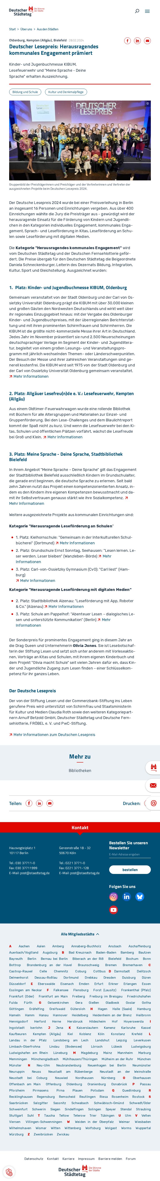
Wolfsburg (93, 1128)
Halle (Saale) (122, 1009)
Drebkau (92, 977)
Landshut (102, 1040)
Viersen (14, 1122)
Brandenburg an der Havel (49, 965)
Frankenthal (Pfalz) (136, 990)
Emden (84, 984)
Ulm (128, 1115)
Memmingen (18, 1059)
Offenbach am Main (25, 1084)
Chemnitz (61, 971)
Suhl (30, 1115)
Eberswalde (46, 984)
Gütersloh (77, 1009)
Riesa (104, 1097)
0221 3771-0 (75, 862)
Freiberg (78, 996)
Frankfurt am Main (53, 996)
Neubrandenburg (68, 1065)
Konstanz (118, 1034)
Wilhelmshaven (20, 1128)
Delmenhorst (18, 977)
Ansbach (114, 946)
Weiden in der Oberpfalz (95, 1122)
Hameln (14, 1015)
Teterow (79, 1115)
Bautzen (145, 952)
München (144, 1059)
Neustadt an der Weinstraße (125, 1072)
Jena (59, 1028)
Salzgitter (40, 1103)
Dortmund (71, 977)
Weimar (124, 1122)
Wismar (41, 1128)
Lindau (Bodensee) (65, 1046)
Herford (40, 1021)
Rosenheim (120, 1097)
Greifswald (57, 1009)
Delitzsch (144, 971)
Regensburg (46, 1097)
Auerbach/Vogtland (23, 952)
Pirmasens (41, 1090)
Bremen (111, 965)
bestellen (130, 869)
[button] (9, 1172)
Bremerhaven (132, 965)
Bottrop (15, 965)
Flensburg (81, 990)
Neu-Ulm (43, 1065)
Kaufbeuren (17, 1034)
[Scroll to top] (147, 822)
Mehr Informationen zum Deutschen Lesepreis (54, 734)
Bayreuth (16, 959)
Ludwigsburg (141, 1046)
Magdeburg (89, 1053)
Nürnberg (108, 1078)
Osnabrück (119, 1084)
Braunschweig (88, 965)
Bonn (147, 959)
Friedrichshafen (139, 996)
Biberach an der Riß (88, 959)
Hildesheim (97, 1021)
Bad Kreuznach (80, 952)
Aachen (24, 946)
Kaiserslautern (87, 1028)
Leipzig (121, 1040)
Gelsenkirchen (58, 1003)
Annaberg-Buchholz (86, 946)
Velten (146, 1115)
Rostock (138, 1097)
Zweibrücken (43, 1134)
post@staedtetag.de (34, 872)
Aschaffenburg (140, 946)
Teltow (64, 1115)
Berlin (32, 959)
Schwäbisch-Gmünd (109, 1103)
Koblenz (85, 1034)
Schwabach (81, 1103)
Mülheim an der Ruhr (117, 1059)
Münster (15, 1065)
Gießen (94, 1003)
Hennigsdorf (18, 1021)
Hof (115, 1021)
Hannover (60, 1015)
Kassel (146, 1028)
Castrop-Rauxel (21, 971)
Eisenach (67, 984)
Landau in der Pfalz (28, 1040)
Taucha (49, 1115)
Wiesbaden (143, 1122)
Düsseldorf (17, 984)
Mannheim (125, 1053)
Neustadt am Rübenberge (70, 1072)
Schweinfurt (18, 1109)
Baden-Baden (106, 952)
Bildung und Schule (25, 91)
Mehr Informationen (31, 376)
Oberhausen (142, 1078)
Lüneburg (60, 1053)
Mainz (107, 1053)
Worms (126, 1128)
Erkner (113, 984)
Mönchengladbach (45, 1059)
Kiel (70, 1034)
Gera (78, 1003)
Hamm (30, 1015)
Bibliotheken (80, 770)
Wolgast (111, 1128)
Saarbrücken (18, 1103)
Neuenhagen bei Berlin (107, 1065)
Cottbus (99, 971)
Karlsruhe (128, 1028)
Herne (56, 1021)
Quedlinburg (131, 1090)
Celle (43, 971)
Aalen (41, 946)
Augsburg (50, 952)
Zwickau (63, 1134)
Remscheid (67, 1097)
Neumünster (141, 1065)
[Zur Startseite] (26, 11)
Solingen (94, 1109)
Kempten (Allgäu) (47, 1034)
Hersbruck (75, 1021)
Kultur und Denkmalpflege (66, 91)
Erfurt (98, 984)
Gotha (146, 1003)
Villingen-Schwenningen (44, 1122)
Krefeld (137, 1034)
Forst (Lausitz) (104, 990)
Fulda (13, 1003)
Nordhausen (84, 1078)
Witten (55, 1128)
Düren (146, 977)
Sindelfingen (74, 1109)
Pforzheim (17, 1090)
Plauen (77, 1090)
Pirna (60, 1090)
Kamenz (110, 1028)
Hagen (103, 1009)
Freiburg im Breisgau (106, 996)
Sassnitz (59, 1103)
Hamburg (144, 1009)
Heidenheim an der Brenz (112, 1015)
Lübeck (119, 1046)
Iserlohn (36, 1028)
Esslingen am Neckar (25, 990)
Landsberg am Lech (71, 1040)
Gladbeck (112, 1003)
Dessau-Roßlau (46, 977)
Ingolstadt (17, 1028)
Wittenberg (73, 1128)
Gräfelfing (37, 1009)
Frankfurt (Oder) (21, 996)
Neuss (36, 1072)
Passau (145, 1084)
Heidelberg (80, 1015)
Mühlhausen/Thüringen (80, 1059)
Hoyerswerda (134, 1021)
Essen (146, 984)
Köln (101, 1034)
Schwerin (39, 1109)
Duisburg (129, 977)
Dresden (110, 977)
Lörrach (96, 1046)
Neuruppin (17, 1072)
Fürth (28, 1003)
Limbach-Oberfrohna (24, 1046)
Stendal (126, 1109)
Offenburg (53, 1084)
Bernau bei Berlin (55, 959)
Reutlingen (87, 1097)
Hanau (44, 1015)
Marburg (144, 1053)
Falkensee (61, 990)
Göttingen (17, 1009)
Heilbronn (143, 1015)
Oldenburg (74, 1084)
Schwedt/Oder (140, 1103)
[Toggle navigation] (147, 11)
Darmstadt (122, 971)
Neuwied (61, 1078)
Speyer (111, 1109)
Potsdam (97, 1090)
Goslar (130, 1003)
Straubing (143, 1109)
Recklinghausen (21, 1097)
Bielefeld (114, 959)
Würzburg (16, 1134)
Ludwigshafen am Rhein (28, 1053)
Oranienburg (97, 1084)
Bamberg (127, 952)
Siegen (55, 1109)
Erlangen (130, 984)
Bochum (132, 959)
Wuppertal (143, 1128)
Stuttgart (16, 1115)
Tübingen (107, 1115)
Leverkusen (142, 1040)
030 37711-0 (25, 862)
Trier (93, 1115)
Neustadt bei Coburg (28, 1078)
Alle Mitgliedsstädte (77, 933)
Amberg (58, 946)
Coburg (80, 971)
